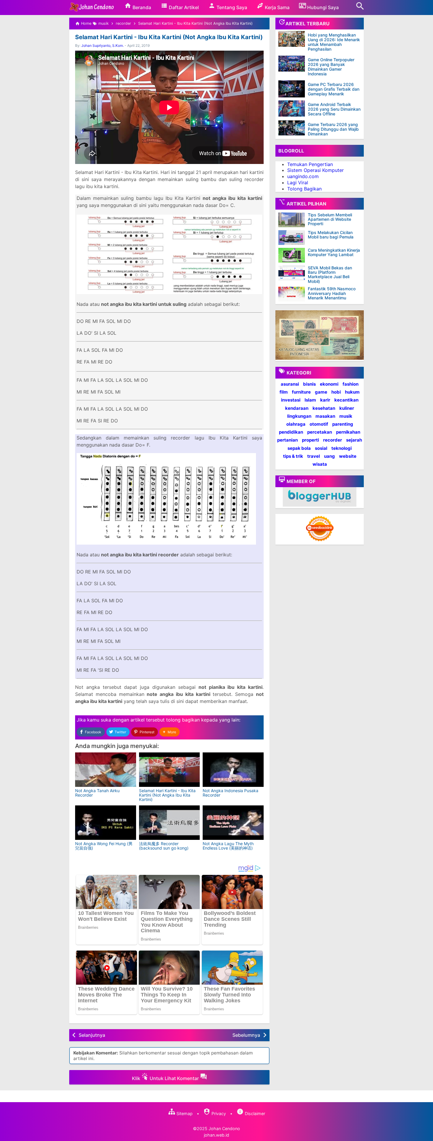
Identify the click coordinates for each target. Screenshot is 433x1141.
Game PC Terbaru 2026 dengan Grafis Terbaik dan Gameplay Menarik (333, 89)
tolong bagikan (183, 720)
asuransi (290, 384)
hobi (336, 392)
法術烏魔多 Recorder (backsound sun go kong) (164, 845)
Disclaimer (254, 1113)
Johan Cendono (224, 1128)
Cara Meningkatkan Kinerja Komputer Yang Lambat (334, 252)
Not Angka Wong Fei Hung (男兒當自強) (104, 845)
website (347, 456)
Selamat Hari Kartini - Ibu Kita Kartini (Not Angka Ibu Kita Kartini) (169, 37)
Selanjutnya (92, 1035)
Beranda (141, 7)
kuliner (346, 408)
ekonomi (329, 384)
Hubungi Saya (322, 7)
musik (345, 416)
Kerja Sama (277, 7)
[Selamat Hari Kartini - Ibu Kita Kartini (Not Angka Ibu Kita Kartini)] (169, 769)
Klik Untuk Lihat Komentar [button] (166, 1078)
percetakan (319, 432)
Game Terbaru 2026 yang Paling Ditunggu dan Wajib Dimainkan (333, 129)
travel (313, 456)
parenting (342, 424)
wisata (320, 464)
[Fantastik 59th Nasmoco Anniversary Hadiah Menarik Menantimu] (293, 294)
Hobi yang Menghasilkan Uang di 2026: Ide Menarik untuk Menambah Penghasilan (334, 42)
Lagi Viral (297, 182)
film (284, 392)
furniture (301, 392)
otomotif (319, 424)
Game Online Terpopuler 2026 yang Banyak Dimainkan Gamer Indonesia (331, 66)
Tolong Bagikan (304, 189)
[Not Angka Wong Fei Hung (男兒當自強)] (105, 822)
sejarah (354, 440)
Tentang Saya (231, 7)
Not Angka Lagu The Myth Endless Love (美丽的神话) (228, 845)
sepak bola (299, 448)
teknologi (341, 448)
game (321, 392)
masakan (325, 416)
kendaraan (296, 408)
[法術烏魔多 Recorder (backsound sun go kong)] (169, 822)
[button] (169, 732)
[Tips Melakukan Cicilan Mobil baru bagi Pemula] (293, 237)
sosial (321, 448)
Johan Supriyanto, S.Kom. (102, 45)
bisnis (309, 384)
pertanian (287, 440)
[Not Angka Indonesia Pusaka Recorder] (233, 769)
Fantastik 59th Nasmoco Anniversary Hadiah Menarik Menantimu (332, 293)
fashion (350, 384)
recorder (332, 440)
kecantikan (346, 400)
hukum (352, 392)
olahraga (295, 424)
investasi (290, 400)
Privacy (218, 1113)
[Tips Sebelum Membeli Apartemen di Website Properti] (293, 220)
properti (310, 440)
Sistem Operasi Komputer (315, 170)
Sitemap (184, 1113)
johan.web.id (216, 1134)
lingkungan (299, 416)
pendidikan (291, 432)
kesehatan (324, 408)
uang (329, 456)
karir (325, 400)
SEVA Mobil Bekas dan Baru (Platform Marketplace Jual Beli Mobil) (330, 275)
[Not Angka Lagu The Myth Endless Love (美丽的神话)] (233, 822)
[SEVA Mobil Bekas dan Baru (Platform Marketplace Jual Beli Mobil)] (293, 273)
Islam (310, 400)
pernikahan (348, 432)
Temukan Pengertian (310, 164)
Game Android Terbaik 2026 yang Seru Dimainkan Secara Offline (334, 109)
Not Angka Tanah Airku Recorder (97, 792)
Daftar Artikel (183, 7)
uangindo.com (303, 177)
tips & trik (293, 456)
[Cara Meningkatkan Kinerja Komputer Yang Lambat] (293, 255)
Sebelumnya (246, 1035)
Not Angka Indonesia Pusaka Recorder (230, 792)
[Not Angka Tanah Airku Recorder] (105, 769)
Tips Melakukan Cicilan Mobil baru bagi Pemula (330, 234)
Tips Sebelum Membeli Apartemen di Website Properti (330, 219)
